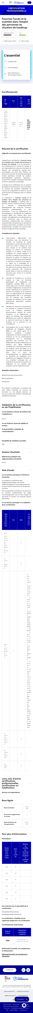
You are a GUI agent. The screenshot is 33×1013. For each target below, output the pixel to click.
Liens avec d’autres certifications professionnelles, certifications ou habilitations (11, 783)
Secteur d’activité (11, 452)
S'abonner (9, 970)
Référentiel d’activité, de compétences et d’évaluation (14, 955)
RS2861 (8, 940)
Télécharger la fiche (10, 41)
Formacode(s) (13, 68)
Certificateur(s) (9, 92)
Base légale (7, 800)
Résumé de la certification (15, 148)
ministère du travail (22, 991)
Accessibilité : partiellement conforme (20, 1008)
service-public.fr (22, 995)
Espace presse (16, 1004)
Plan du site (6, 1008)
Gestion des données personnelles (11, 1006)
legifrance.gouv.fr (10, 995)
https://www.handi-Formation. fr (28, 124)
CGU (7, 1010)
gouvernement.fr (9, 991)
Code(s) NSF (12, 61)
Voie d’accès (8, 470)
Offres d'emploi (7, 1004)
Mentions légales (14, 1010)
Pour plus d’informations (14, 834)
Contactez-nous (23, 1010)
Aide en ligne (25, 41)
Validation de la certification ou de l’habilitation (16, 406)
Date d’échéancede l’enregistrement (14, 74)
